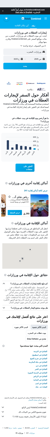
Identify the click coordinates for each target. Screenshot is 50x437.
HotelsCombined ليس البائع (34, 407)
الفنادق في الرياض (40, 376)
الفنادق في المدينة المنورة (37, 372)
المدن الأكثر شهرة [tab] (21, 327)
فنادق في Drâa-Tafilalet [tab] (36, 339)
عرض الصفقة (15, 212)
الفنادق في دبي (41, 365)
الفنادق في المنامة (40, 379)
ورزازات (31, 433)
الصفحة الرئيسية (43, 428)
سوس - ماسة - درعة (15, 428)
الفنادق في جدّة (41, 387)
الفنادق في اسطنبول (39, 355)
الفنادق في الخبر (41, 369)
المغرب (32, 428)
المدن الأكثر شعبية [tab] (39, 327)
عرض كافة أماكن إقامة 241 (36, 190)
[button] (3, 11)
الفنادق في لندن (41, 383)
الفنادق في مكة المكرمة (38, 362)
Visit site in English (23, 12)
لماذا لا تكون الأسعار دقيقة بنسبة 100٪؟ (29, 416)
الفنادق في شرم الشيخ (38, 358)
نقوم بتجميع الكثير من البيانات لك (32, 411)
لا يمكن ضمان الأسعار (35, 400)
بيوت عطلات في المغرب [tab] (37, 333)
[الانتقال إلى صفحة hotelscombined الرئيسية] (31, 18)
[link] (25, 168)
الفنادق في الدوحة (40, 351)
